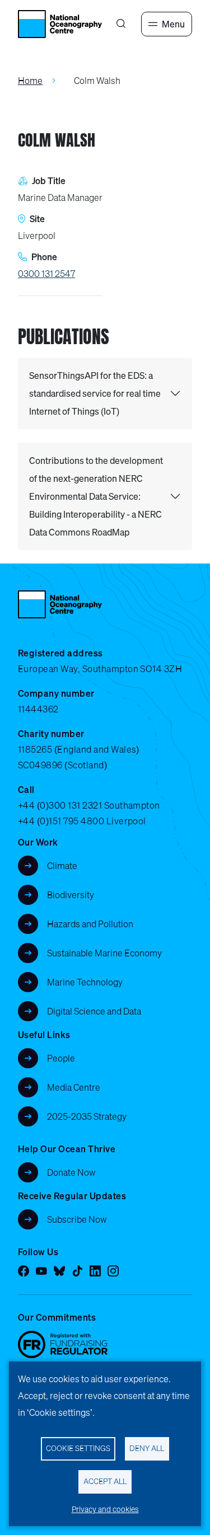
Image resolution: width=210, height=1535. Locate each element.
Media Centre (73, 1087)
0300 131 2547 (46, 273)
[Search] (121, 24)
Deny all (146, 1448)
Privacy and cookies (105, 1509)
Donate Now (71, 1172)
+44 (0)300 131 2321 (60, 805)
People (61, 1058)
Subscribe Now (77, 1219)
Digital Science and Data (94, 1011)
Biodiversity (70, 895)
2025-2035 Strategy (87, 1116)
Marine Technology (85, 982)
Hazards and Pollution (90, 924)
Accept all (105, 1481)
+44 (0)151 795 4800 (61, 821)
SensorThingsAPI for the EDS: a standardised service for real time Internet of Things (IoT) (95, 393)
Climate (62, 866)
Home (30, 80)
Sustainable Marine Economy (104, 953)
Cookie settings (78, 1448)
